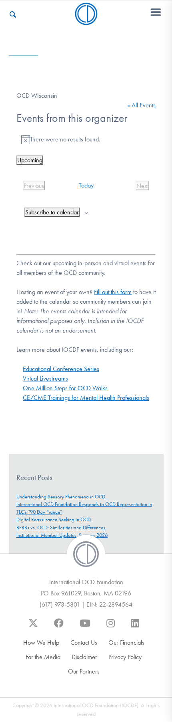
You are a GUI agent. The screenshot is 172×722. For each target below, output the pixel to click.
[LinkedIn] (135, 627)
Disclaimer (84, 657)
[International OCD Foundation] (86, 20)
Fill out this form (113, 292)
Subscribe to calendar (52, 212)
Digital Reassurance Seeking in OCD (53, 519)
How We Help (41, 642)
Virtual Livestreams (45, 378)
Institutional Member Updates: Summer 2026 (62, 535)
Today (86, 185)
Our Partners (84, 671)
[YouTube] (85, 627)
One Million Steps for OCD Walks (65, 388)
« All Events (141, 105)
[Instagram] (110, 627)
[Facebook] (59, 627)
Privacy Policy (125, 657)
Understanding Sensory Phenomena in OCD (60, 497)
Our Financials (126, 642)
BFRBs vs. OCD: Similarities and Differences (60, 527)
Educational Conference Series (61, 369)
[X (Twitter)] (33, 627)
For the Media (43, 657)
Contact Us (83, 642)
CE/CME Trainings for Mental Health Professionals (86, 397)
